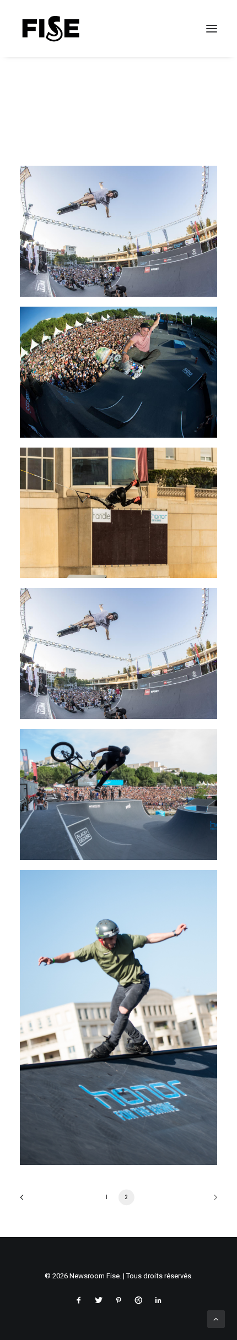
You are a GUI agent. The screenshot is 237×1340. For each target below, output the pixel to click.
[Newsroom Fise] (51, 28)
